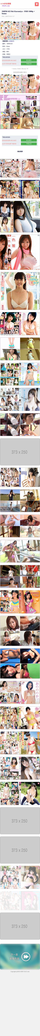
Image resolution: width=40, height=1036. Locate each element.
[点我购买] (11, 41)
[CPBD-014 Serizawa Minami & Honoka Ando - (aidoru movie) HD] (20, 905)
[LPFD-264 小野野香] (20, 703)
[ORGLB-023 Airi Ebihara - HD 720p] (20, 465)
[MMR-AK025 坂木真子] (20, 385)
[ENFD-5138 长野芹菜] (20, 613)
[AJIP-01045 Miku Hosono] (20, 645)
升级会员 (28, 63)
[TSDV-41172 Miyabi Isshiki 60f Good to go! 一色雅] (20, 269)
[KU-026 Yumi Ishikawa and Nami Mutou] (20, 511)
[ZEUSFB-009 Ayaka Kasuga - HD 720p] (20, 360)
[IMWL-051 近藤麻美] (20, 935)
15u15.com (26, 967)
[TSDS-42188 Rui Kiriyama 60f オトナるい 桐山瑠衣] (20, 232)
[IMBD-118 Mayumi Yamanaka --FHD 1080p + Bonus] (20, 198)
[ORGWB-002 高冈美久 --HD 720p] (20, 486)
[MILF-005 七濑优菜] (20, 804)
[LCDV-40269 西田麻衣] (20, 334)
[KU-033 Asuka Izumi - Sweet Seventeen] (20, 562)
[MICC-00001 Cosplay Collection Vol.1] (20, 678)
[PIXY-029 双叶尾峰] (20, 729)
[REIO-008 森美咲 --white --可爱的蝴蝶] (20, 754)
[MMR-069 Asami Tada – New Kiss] (20, 859)
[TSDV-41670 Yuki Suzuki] (20, 435)
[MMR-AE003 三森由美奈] (20, 410)
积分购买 (28, 60)
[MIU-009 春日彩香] (20, 779)
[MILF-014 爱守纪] (20, 884)
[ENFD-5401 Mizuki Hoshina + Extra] (20, 587)
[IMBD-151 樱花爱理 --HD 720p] (20, 177)
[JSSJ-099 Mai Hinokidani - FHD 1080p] (20, 309)
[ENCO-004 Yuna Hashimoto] (20, 829)
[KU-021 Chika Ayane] (20, 537)
